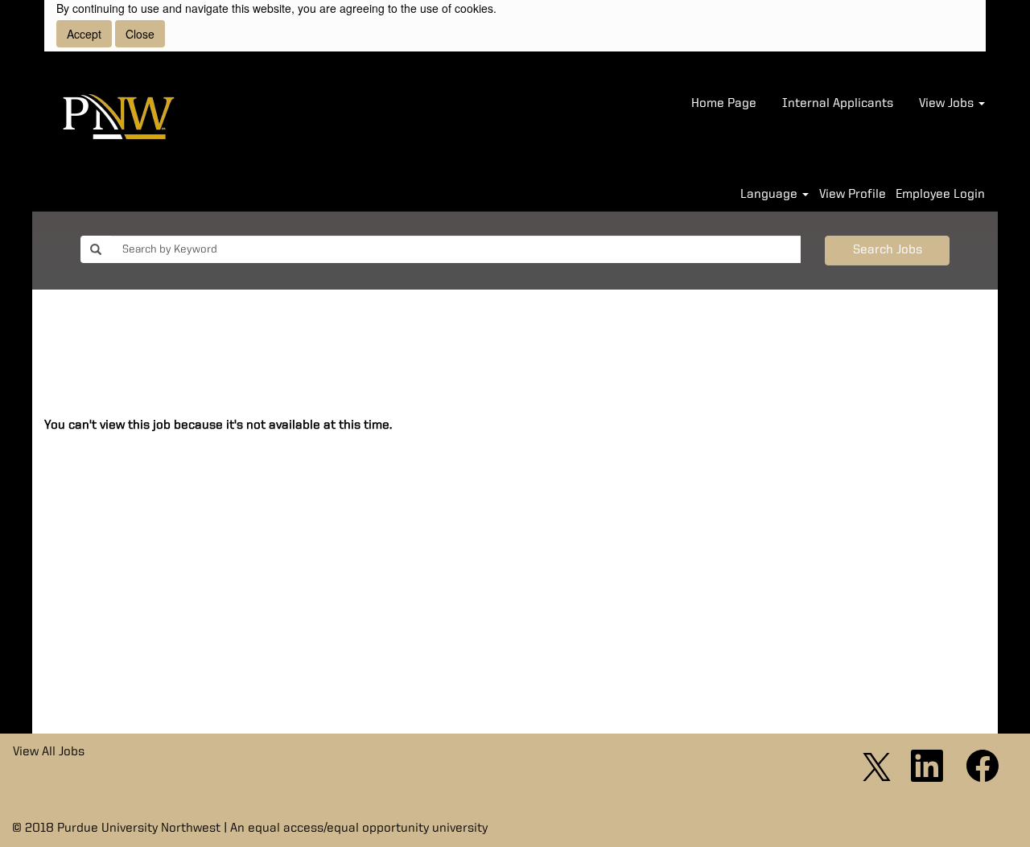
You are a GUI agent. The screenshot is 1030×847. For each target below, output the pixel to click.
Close (140, 34)
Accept (84, 34)
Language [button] (770, 194)
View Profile (852, 194)
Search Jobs (887, 250)
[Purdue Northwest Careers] (119, 119)
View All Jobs (48, 752)
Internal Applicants (837, 103)
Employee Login (940, 194)
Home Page (723, 103)
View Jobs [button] (948, 103)
